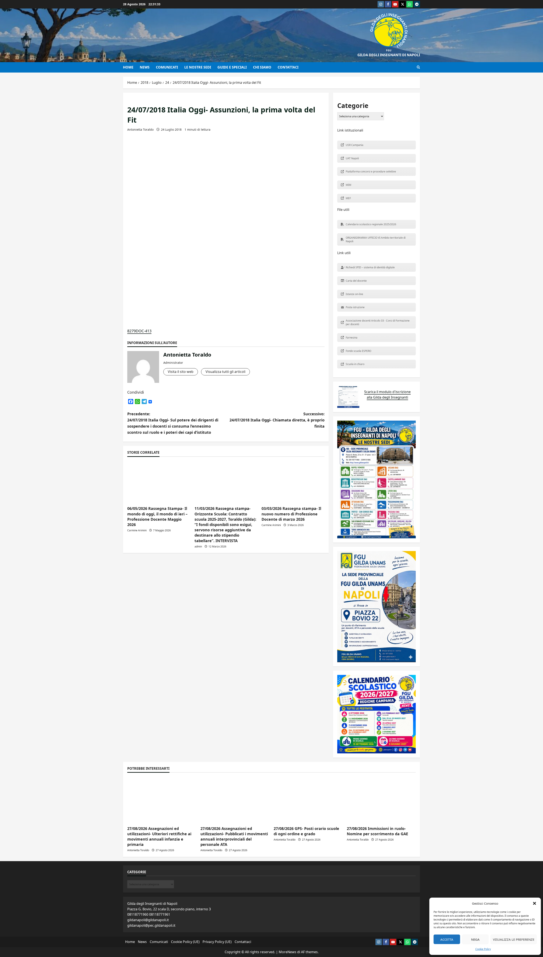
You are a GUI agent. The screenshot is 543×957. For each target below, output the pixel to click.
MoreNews (287, 952)
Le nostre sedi (197, 67)
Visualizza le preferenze (513, 939)
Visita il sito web (180, 371)
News (145, 67)
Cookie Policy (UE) (185, 941)
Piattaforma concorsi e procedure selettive (371, 171)
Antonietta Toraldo (140, 129)
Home (128, 67)
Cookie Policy (483, 949)
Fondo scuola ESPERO (358, 351)
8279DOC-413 (139, 330)
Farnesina (351, 337)
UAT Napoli (352, 158)
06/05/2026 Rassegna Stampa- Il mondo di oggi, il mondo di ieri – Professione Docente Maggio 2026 (157, 516)
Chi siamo (262, 67)
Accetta (446, 939)
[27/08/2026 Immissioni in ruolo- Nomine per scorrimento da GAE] (381, 800)
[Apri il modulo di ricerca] (418, 67)
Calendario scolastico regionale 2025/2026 (371, 224)
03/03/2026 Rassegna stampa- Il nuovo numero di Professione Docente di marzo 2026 (291, 514)
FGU (388, 50)
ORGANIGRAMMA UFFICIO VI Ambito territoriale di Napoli (376, 239)
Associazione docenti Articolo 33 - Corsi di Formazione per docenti (378, 322)
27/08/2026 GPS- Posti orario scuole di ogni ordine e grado (306, 831)
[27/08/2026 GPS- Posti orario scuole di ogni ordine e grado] (308, 800)
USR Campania (354, 145)
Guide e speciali (232, 67)
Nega (475, 939)
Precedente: (172, 423)
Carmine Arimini (137, 530)
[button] (534, 903)
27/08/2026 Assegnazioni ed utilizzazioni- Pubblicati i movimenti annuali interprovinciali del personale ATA (234, 836)
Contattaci (288, 67)
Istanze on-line (354, 294)
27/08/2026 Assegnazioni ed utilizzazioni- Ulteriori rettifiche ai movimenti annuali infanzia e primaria (159, 836)
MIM (348, 185)
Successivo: (277, 420)
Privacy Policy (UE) (217, 941)
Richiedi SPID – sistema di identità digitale (370, 267)
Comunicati (167, 67)
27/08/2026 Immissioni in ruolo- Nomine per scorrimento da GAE (377, 831)
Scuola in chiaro (355, 364)
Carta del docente (356, 281)
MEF (348, 198)
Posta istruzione (355, 307)
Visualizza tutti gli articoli (225, 371)
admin (198, 546)
